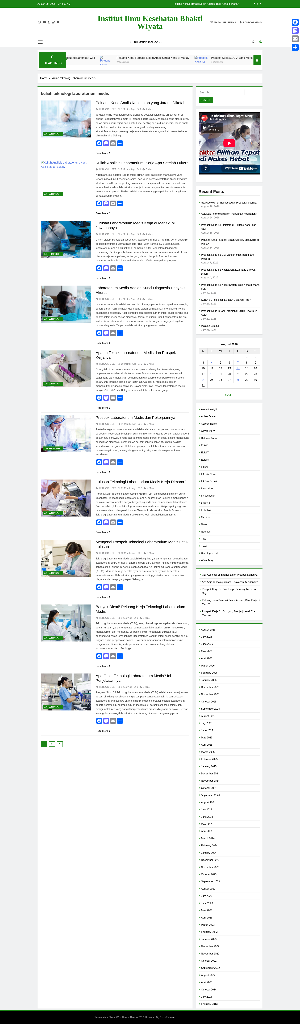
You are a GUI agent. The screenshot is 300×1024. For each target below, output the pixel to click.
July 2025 (206, 723)
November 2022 (210, 953)
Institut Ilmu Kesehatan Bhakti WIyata (150, 22)
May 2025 (206, 737)
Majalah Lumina (210, 325)
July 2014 (206, 996)
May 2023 (206, 910)
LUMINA (206, 510)
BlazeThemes (167, 1017)
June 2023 (207, 903)
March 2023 (208, 924)
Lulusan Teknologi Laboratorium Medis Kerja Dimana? (141, 482)
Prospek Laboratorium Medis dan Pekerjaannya (135, 417)
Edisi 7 (205, 452)
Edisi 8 (205, 459)
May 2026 (206, 651)
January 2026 (208, 679)
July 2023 (206, 895)
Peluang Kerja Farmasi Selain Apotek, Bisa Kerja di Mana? (111, 57)
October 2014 (208, 989)
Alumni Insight (209, 409)
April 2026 (206, 658)
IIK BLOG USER (107, 109)
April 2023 (206, 917)
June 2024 (207, 816)
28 (238, 379)
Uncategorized (209, 553)
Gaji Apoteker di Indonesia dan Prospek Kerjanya (211, 3)
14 (238, 368)
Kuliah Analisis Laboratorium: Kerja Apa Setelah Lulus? (142, 163)
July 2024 (206, 809)
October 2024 (208, 787)
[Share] (295, 47)
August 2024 (208, 802)
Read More (102, 153)
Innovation (207, 488)
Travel (204, 545)
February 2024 (209, 845)
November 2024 (210, 780)
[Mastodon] (295, 30)
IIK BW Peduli (209, 481)
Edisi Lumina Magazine (146, 41)
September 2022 (210, 967)
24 (203, 379)
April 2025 (206, 744)
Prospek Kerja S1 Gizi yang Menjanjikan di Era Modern (203, 57)
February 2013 (209, 1003)
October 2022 (208, 960)
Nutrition (205, 531)
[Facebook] (295, 22)
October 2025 (208, 701)
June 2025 (207, 730)
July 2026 (206, 636)
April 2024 (206, 831)
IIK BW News (208, 474)
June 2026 (207, 643)
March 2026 (208, 665)
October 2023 (208, 874)
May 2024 (206, 823)
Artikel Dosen (208, 416)
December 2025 (210, 687)
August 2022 (208, 975)
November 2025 (210, 694)
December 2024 (210, 773)
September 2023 (210, 881)
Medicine (206, 517)
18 (211, 374)
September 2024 (210, 795)
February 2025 (209, 759)
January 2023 (208, 939)
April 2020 (206, 982)
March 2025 (208, 751)
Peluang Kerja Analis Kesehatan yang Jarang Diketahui (142, 103)
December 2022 (210, 946)
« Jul (228, 394)
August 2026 (208, 629)
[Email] (295, 39)
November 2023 (210, 867)
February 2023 (209, 931)
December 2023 (210, 859)
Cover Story (208, 430)
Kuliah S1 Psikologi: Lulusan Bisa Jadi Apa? (226, 299)
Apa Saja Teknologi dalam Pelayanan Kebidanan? (229, 213)
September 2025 (210, 708)
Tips (203, 538)
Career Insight (53, 134)
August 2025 (208, 715)
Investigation (208, 495)
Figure (204, 466)
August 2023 (208, 888)
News (204, 524)
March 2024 (208, 838)
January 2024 (208, 852)
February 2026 (209, 672)
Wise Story (207, 560)
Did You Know (209, 438)
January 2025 (208, 766)
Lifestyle (205, 502)
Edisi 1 (205, 445)
